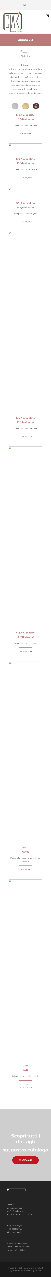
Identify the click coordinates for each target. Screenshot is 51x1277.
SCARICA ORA (25, 1160)
